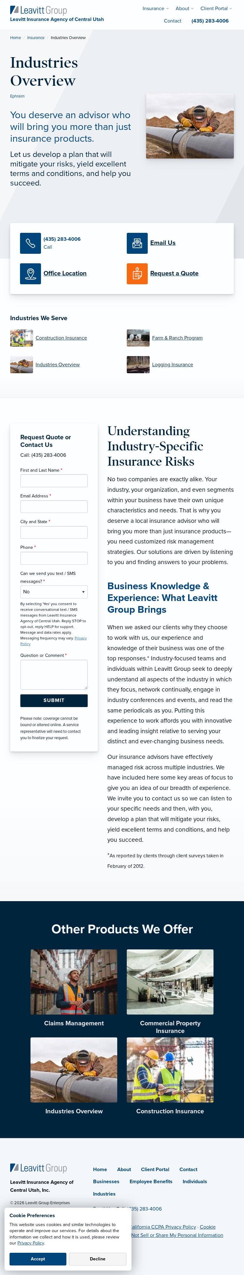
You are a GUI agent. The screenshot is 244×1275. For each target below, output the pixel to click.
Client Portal (155, 1169)
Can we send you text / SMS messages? (48, 577)
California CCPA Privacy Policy (162, 1227)
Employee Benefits (151, 1181)
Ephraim (17, 96)
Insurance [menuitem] (153, 8)
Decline (97, 1259)
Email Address (35, 496)
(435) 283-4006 (144, 1209)
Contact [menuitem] (172, 21)
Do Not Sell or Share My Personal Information (173, 1235)
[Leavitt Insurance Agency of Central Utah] (38, 10)
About (124, 1169)
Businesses (106, 1181)
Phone (28, 547)
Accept (38, 1259)
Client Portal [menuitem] (214, 8)
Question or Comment (43, 655)
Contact (188, 1169)
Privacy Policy (30, 1243)
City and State (35, 521)
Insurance (35, 37)
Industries (104, 1194)
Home (15, 37)
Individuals (195, 1181)
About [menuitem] (182, 8)
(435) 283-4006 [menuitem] (210, 21)
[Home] (38, 1168)
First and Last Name (41, 470)
